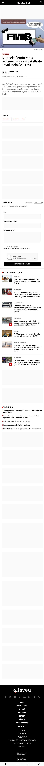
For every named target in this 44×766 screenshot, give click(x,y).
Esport (22, 716)
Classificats (22, 723)
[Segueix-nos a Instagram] (20, 697)
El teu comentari (9, 230)
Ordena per (28, 202)
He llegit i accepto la (17, 247)
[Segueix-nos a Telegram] (34, 697)
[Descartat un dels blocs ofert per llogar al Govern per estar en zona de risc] (7, 278)
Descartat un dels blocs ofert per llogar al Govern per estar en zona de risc (27, 281)
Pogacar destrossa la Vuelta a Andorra (16, 425)
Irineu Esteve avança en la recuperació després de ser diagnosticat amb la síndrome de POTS (21, 417)
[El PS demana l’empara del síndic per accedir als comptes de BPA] (7, 333)
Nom (5, 212)
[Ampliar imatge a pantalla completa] (40, 23)
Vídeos (22, 719)
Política (16, 331)
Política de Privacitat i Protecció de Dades (17, 248)
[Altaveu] (23, 2)
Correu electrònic (10, 221)
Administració (18, 303)
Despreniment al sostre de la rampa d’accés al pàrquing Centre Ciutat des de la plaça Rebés (27, 323)
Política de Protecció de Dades (22, 740)
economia (6, 119)
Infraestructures (20, 342)
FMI (23, 119)
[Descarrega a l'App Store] (22, 759)
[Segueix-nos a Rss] (39, 697)
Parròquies (17, 318)
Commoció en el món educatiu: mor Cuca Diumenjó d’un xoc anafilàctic (22, 411)
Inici (22, 702)
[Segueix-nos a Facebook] (5, 697)
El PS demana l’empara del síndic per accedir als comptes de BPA (27, 335)
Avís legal (22, 746)
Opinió (22, 709)
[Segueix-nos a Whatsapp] (29, 697)
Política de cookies (22, 743)
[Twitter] (16, 764)
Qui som (22, 730)
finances (16, 119)
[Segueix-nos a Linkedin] (24, 697)
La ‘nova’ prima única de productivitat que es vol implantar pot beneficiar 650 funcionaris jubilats (27, 309)
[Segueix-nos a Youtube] (15, 697)
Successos (17, 289)
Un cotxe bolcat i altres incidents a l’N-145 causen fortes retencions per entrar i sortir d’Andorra (27, 362)
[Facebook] (5, 764)
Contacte (22, 734)
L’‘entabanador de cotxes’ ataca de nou (16, 421)
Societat (16, 276)
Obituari (22, 726)
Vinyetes (5, 54)
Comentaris (23, 76)
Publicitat (22, 737)
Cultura (22, 712)
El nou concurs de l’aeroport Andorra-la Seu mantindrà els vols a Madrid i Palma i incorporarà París (27, 348)
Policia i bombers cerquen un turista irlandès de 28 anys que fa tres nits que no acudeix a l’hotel (27, 294)
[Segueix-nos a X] (10, 697)
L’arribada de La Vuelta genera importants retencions (22, 429)
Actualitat (22, 706)
